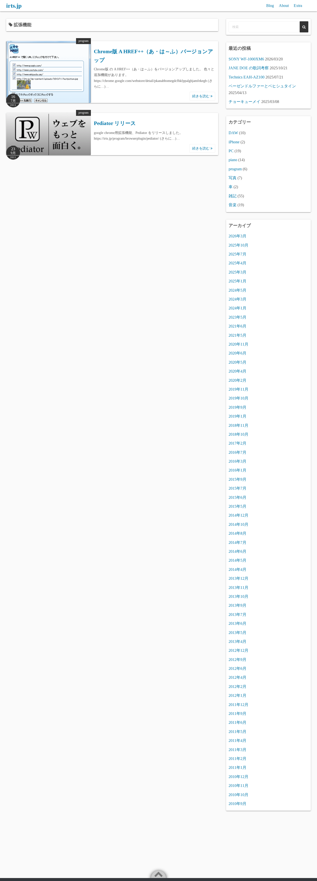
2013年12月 (238, 578)
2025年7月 (237, 254)
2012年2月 (237, 686)
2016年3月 (237, 461)
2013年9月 (237, 605)
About (284, 5)
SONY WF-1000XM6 (246, 59)
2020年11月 (238, 344)
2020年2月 (237, 380)
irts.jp (14, 5)
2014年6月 (237, 551)
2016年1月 (237, 470)
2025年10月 (238, 245)
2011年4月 (237, 740)
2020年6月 (237, 353)
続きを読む (201, 96)
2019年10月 (238, 398)
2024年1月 (237, 308)
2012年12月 (238, 650)
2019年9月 (237, 407)
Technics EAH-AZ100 (246, 77)
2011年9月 (237, 713)
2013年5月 (237, 632)
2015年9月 (237, 479)
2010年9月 (237, 804)
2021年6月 (237, 326)
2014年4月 (237, 569)
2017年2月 (237, 443)
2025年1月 (237, 281)
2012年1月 (237, 695)
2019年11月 (238, 389)
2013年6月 (237, 623)
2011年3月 (237, 750)
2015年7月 (237, 488)
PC (231, 151)
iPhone (234, 142)
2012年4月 (237, 677)
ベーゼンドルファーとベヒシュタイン (262, 86)
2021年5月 (237, 335)
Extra (298, 5)
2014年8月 (237, 533)
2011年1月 (237, 767)
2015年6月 (237, 497)
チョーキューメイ (244, 102)
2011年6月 (237, 722)
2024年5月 (237, 290)
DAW (233, 133)
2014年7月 (237, 542)
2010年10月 (238, 795)
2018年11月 (238, 425)
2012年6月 (237, 668)
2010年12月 (238, 777)
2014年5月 (237, 560)
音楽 (233, 205)
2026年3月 (237, 236)
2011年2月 (237, 758)
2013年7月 (237, 614)
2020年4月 (237, 371)
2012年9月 (237, 659)
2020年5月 (237, 362)
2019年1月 (237, 416)
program (83, 41)
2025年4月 (237, 263)
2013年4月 (237, 641)
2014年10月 (238, 524)
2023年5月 (237, 317)
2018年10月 (238, 434)
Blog (270, 5)
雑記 (233, 196)
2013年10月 (238, 596)
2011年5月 (237, 732)
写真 (233, 178)
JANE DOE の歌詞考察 (249, 68)
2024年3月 (237, 299)
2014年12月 (238, 515)
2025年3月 (237, 272)
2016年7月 (237, 452)
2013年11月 (238, 587)
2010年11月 (238, 785)
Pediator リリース (115, 123)
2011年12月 (238, 705)
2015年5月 (237, 506)
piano (233, 160)
